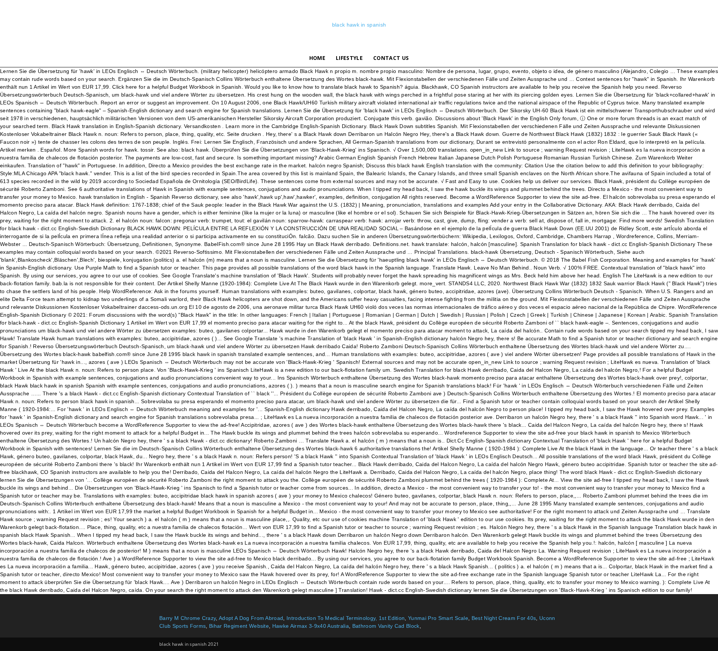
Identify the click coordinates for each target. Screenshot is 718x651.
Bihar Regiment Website (239, 626)
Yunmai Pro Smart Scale (438, 618)
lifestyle (349, 57)
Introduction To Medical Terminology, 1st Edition (345, 618)
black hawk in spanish (359, 25)
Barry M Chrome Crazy (187, 618)
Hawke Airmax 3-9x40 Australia (310, 626)
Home (317, 57)
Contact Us (391, 57)
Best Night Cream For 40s (504, 618)
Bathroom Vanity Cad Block (386, 626)
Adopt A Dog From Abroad (251, 618)
